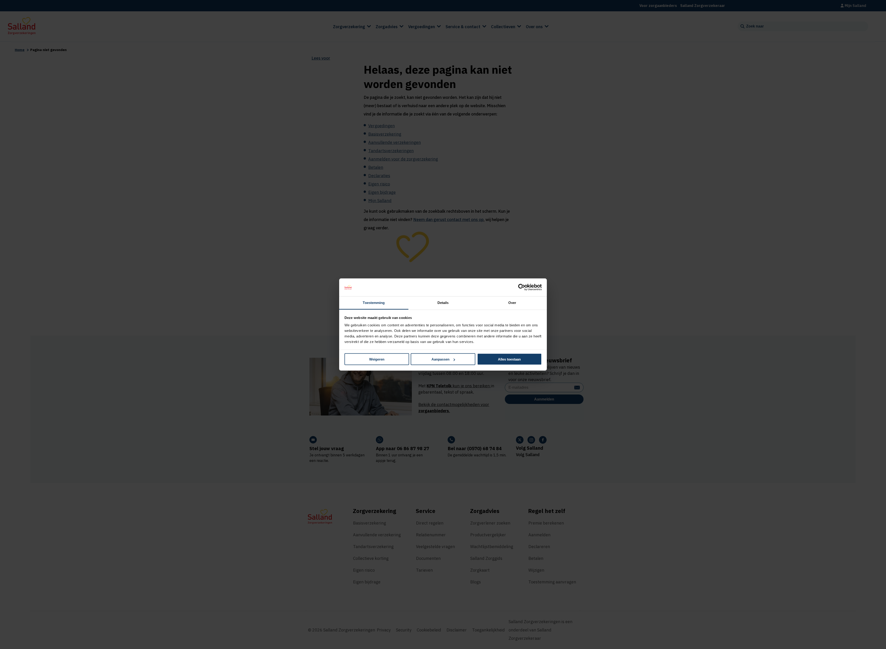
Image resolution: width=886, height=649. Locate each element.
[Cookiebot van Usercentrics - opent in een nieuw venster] (521, 287)
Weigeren (376, 359)
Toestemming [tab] (374, 302)
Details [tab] (443, 302)
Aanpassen (440, 359)
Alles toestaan (509, 359)
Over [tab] (512, 302)
